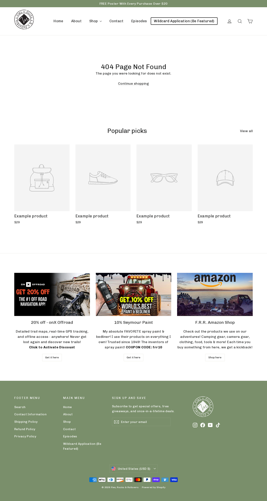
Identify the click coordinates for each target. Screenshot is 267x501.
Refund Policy (24, 429)
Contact (116, 21)
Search (20, 407)
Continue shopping (133, 83)
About (76, 21)
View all (246, 131)
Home (58, 21)
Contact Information (30, 414)
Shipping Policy (26, 422)
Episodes (139, 21)
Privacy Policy (25, 436)
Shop (94, 21)
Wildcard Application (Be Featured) (184, 21)
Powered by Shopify (154, 487)
